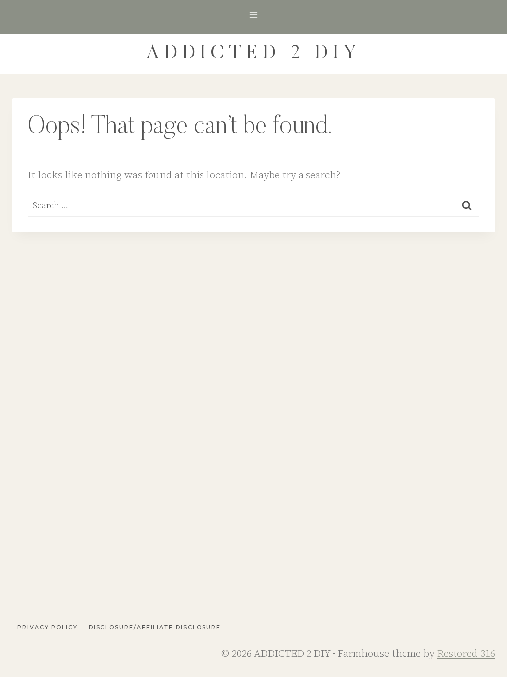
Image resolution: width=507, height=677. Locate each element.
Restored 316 (466, 653)
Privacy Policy (47, 627)
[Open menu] (254, 14)
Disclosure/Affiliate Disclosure (155, 627)
